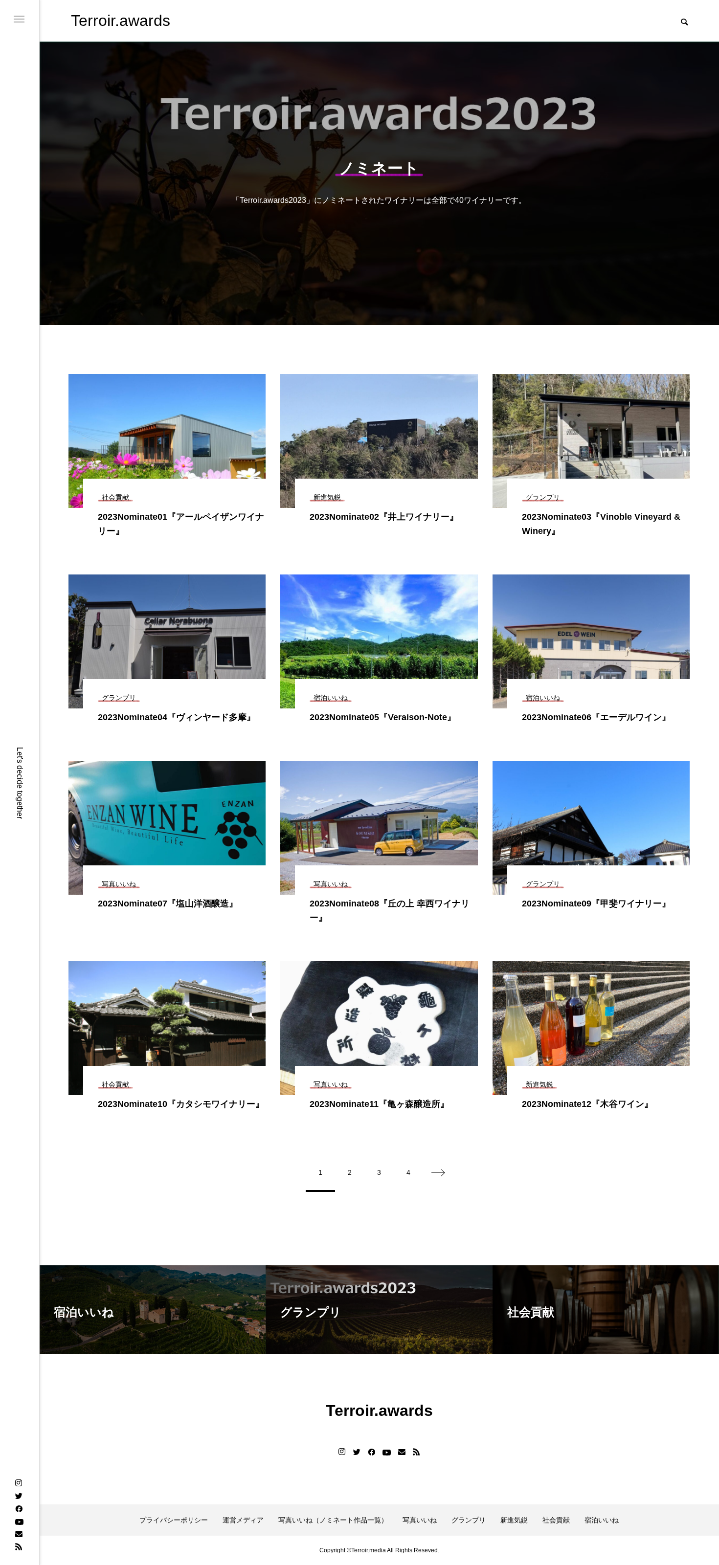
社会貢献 (556, 1520)
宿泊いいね (601, 1520)
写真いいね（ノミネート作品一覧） (333, 1520)
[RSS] (18, 1546)
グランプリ (468, 1520)
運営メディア (243, 1520)
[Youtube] (19, 1521)
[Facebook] (18, 1508)
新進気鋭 (514, 1520)
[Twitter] (18, 1495)
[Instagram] (18, 1483)
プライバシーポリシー (173, 1520)
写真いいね (420, 1520)
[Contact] (18, 1534)
